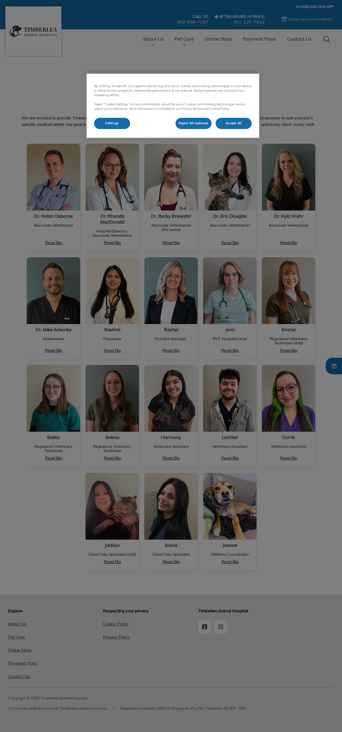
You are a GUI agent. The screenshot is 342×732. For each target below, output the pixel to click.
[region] (173, 105)
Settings (112, 123)
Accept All (234, 123)
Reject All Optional (193, 123)
